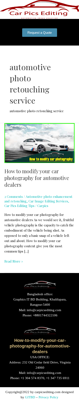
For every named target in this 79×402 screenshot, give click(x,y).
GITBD (30, 397)
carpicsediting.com (48, 392)
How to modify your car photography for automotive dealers (36, 178)
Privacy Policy (48, 397)
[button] (39, 22)
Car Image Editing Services (48, 201)
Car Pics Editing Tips (19, 206)
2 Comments (13, 196)
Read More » (13, 261)
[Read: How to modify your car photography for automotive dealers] (39, 143)
